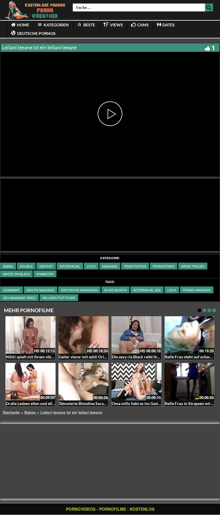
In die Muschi (115, 290)
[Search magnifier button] (209, 7)
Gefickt (46, 266)
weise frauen (193, 266)
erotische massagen (79, 290)
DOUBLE (26, 266)
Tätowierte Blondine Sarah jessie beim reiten (98, 403)
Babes (8, 266)
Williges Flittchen (58, 297)
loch (91, 266)
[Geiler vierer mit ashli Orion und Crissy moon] (83, 335)
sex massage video (19, 297)
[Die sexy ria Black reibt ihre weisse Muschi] (136, 335)
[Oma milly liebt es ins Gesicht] (136, 381)
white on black (16, 274)
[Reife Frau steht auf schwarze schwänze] (189, 335)
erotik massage (40, 290)
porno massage (197, 290)
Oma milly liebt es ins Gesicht (138, 403)
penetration (135, 266)
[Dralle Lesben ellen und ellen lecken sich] (30, 381)
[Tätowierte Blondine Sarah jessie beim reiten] (83, 381)
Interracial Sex (147, 290)
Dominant (11, 290)
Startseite (11, 412)
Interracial (70, 266)
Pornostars (163, 266)
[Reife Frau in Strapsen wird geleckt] (189, 381)
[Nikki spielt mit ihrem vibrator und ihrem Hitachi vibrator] (30, 335)
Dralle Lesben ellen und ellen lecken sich (41, 403)
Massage (109, 266)
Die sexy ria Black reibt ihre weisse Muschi (149, 356)
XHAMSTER (45, 274)
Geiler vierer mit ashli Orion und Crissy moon (99, 356)
